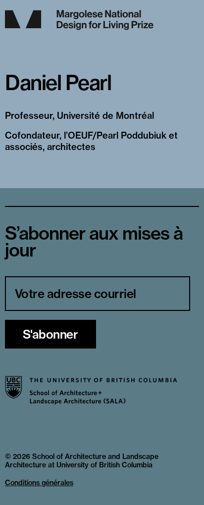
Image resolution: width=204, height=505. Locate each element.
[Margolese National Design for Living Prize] (102, 20)
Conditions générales (39, 482)
